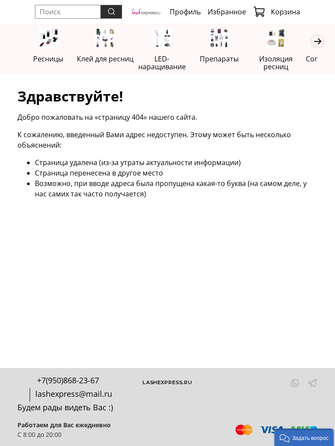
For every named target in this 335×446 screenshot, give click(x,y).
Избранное (227, 12)
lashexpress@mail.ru (73, 394)
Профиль (185, 12)
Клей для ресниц (105, 59)
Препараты (219, 59)
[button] (304, 437)
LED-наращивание (162, 62)
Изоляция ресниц (276, 62)
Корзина (285, 12)
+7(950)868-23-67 (68, 380)
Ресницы (48, 59)
